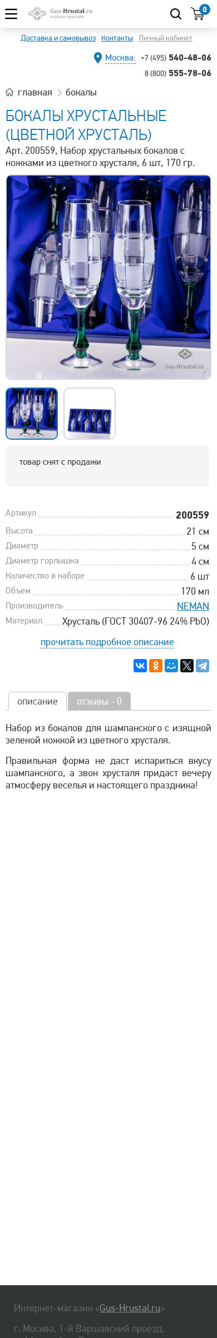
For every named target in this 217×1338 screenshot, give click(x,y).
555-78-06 (178, 72)
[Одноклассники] (155, 665)
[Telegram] (202, 665)
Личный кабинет (166, 38)
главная (35, 92)
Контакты (117, 38)
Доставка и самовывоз (58, 38)
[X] (187, 665)
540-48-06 (176, 57)
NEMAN (193, 606)
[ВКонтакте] (140, 665)
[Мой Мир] (171, 665)
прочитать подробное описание (107, 642)
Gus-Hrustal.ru (130, 1308)
